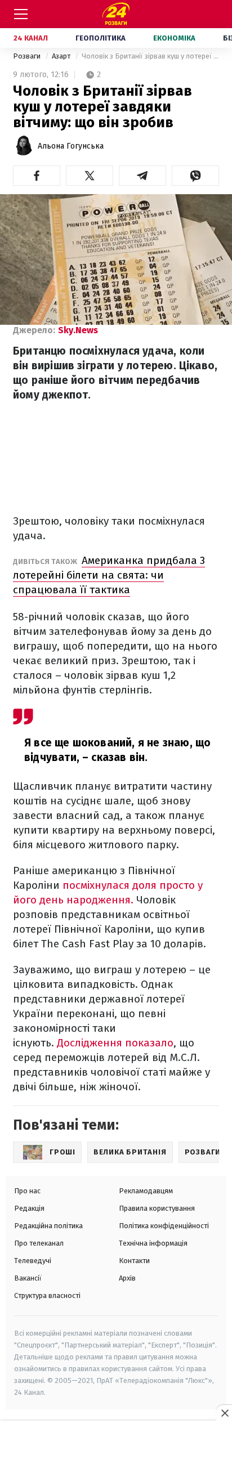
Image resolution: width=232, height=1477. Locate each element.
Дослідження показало (115, 1042)
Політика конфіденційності (164, 1225)
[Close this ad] (224, 1413)
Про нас (27, 1191)
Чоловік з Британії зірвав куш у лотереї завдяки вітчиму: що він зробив (150, 56)
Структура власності (47, 1295)
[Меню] (21, 14)
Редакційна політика (48, 1225)
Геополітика (100, 38)
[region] (116, 1449)
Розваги (27, 56)
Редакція (29, 1208)
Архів (127, 1278)
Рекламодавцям (146, 1191)
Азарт (62, 56)
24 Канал (31, 38)
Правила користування (157, 1208)
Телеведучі (32, 1260)
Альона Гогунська (71, 146)
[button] (36, 175)
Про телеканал (39, 1243)
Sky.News (78, 330)
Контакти (134, 1260)
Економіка (174, 38)
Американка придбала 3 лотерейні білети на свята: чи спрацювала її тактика (109, 575)
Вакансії (28, 1278)
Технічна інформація (153, 1243)
